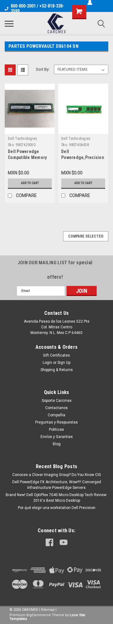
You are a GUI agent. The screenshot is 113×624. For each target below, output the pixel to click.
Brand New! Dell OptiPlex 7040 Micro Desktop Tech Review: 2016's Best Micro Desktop (56, 498)
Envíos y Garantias (56, 437)
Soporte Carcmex (57, 400)
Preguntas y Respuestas (56, 422)
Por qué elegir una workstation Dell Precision (56, 508)
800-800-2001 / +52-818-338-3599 (37, 8)
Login (47, 362)
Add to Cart (30, 183)
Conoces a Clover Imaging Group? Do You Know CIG (56, 475)
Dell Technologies (22, 138)
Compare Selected (85, 236)
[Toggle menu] (9, 23)
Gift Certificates (56, 355)
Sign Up (63, 362)
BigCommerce (38, 615)
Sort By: (43, 69)
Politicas (56, 429)
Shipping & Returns (56, 370)
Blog (57, 444)
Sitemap (48, 610)
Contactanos (56, 408)
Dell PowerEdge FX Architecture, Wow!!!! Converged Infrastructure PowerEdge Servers (56, 485)
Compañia (56, 415)
